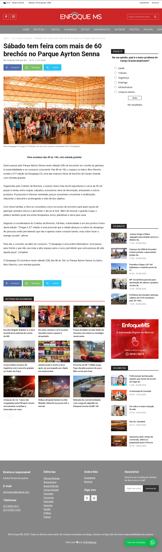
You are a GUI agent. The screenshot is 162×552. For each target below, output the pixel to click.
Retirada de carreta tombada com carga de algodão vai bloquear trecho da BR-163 (86, 403)
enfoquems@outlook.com (16, 492)
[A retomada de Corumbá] (119, 395)
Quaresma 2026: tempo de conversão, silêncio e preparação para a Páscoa (141, 440)
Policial (47, 517)
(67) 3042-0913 (11, 506)
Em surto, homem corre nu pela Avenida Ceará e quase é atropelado (53, 333)
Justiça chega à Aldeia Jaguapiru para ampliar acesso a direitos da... (144, 237)
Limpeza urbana (126, 91)
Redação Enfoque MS (17, 60)
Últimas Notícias (52, 478)
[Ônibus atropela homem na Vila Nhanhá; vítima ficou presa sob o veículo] (54, 386)
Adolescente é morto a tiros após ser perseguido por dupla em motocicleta (53, 368)
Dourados (48, 493)
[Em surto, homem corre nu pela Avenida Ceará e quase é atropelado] (54, 316)
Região (47, 509)
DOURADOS (119, 226)
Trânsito (122, 72)
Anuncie (88, 481)
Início (6, 38)
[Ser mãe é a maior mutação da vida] (119, 410)
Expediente (89, 478)
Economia (49, 497)
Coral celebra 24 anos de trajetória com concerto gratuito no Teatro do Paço (18, 368)
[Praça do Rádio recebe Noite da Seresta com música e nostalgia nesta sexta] (89, 316)
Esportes (48, 505)
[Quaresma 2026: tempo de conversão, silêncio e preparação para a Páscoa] (119, 440)
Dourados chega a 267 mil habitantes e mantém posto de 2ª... (143, 267)
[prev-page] (5, 416)
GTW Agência (89, 542)
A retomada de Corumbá (140, 391)
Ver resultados (135, 105)
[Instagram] (13, 17)
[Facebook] (6, 17)
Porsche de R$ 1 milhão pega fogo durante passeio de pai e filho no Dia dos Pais (87, 368)
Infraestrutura (125, 87)
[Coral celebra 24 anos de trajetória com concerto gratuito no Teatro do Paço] (19, 351)
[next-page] (10, 416)
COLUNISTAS (119, 368)
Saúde (121, 68)
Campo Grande (51, 490)
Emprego (123, 82)
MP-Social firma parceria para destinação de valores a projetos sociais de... (143, 283)
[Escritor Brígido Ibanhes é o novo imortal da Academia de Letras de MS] (19, 316)
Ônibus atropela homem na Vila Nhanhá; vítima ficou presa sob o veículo (53, 403)
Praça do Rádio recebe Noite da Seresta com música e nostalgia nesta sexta (88, 333)
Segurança (123, 77)
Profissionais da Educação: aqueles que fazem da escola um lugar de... (142, 379)
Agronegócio (50, 482)
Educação (48, 501)
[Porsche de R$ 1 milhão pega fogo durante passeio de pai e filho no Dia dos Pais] (89, 351)
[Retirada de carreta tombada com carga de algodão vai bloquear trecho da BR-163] (89, 386)
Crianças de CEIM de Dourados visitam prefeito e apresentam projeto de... (143, 252)
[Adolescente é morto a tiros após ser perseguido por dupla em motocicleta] (54, 351)
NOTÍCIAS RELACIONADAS (18, 299)
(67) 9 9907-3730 (11, 510)
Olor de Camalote (137, 422)
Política (47, 513)
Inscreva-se (151, 488)
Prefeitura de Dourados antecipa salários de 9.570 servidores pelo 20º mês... (143, 298)
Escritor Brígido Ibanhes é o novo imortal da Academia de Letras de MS (19, 333)
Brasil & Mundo (51, 486)
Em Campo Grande (22, 38)
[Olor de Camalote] (119, 425)
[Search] (155, 17)
